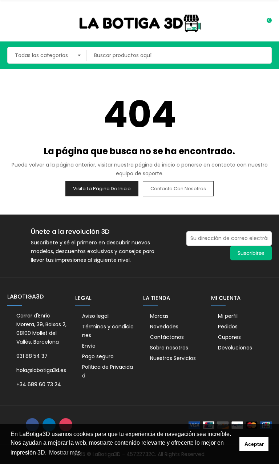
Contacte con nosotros (178, 188)
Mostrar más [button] (65, 452)
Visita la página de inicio (102, 188)
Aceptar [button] (254, 444)
